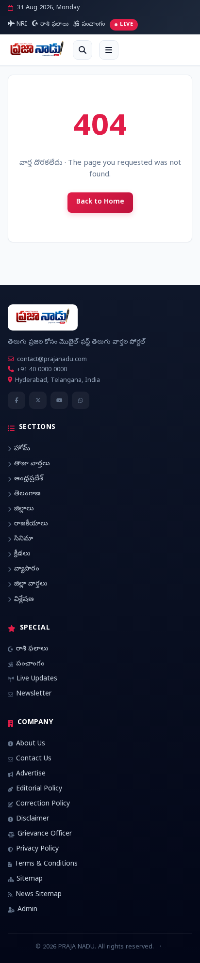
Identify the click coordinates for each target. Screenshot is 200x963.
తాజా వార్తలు (32, 464)
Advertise (31, 774)
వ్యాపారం (26, 569)
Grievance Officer (44, 834)
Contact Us (33, 759)
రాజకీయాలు (31, 524)
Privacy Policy (37, 849)
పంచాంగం (92, 24)
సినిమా (23, 539)
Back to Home (100, 202)
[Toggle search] (82, 50)
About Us (30, 744)
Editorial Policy (39, 789)
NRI (21, 24)
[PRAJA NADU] (37, 50)
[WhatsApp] (80, 400)
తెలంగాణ (27, 494)
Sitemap (30, 879)
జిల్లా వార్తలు (31, 584)
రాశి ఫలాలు (53, 24)
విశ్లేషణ (24, 599)
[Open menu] (108, 50)
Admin (27, 910)
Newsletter (33, 694)
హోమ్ (22, 449)
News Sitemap (39, 895)
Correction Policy (43, 804)
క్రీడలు (22, 554)
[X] (38, 400)
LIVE (126, 24)
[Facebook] (16, 400)
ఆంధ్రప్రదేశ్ (28, 479)
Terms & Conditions (46, 864)
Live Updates (37, 679)
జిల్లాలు (24, 509)
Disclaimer (32, 819)
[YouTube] (59, 400)
